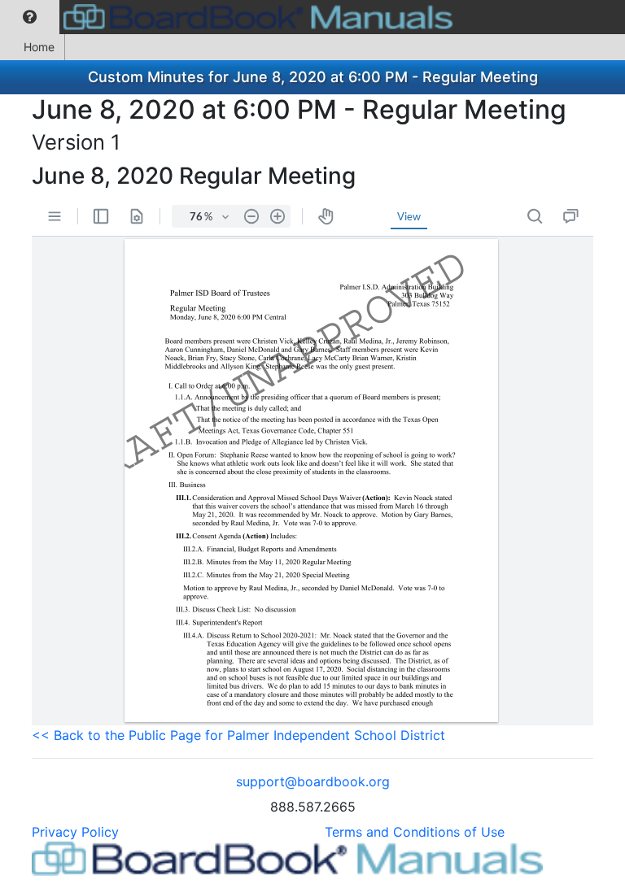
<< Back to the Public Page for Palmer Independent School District (238, 735)
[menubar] (230, 17)
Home (39, 47)
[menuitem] (29, 17)
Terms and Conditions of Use (415, 832)
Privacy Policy (75, 832)
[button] (30, 17)
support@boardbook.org (313, 781)
